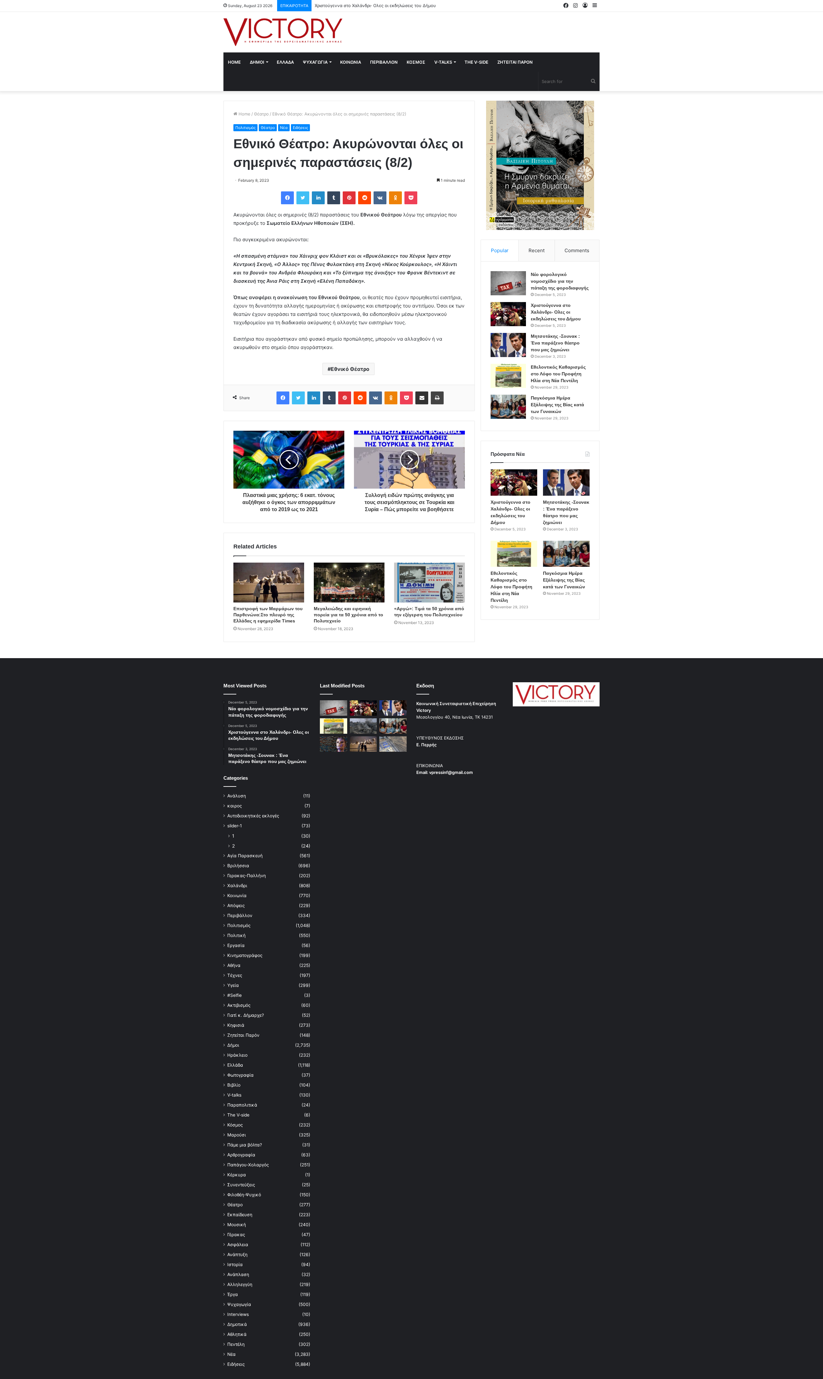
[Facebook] (287, 197)
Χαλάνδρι (237, 885)
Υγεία (233, 985)
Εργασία (236, 945)
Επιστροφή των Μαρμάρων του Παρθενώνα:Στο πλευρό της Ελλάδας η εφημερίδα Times (268, 614)
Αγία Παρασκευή (245, 855)
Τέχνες (234, 975)
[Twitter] (302, 197)
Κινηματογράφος (244, 955)
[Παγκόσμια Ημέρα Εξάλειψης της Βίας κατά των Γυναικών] (508, 407)
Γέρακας (236, 1234)
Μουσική (236, 1224)
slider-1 (234, 825)
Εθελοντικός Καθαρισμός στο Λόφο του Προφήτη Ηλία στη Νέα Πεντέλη (558, 373)
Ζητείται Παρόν (243, 1035)
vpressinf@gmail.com (451, 772)
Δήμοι (233, 1045)
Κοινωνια (350, 62)
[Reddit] (364, 197)
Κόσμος (235, 1124)
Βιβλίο (233, 1085)
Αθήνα (233, 965)
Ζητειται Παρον (515, 62)
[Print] (437, 397)
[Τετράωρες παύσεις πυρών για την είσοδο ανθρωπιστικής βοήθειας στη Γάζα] (393, 744)
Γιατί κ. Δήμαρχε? (245, 1015)
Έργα (232, 1294)
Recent (537, 250)
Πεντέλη (236, 1344)
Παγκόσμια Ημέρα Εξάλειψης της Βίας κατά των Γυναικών (557, 404)
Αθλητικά (237, 1334)
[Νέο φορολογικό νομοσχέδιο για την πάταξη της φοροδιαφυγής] (508, 283)
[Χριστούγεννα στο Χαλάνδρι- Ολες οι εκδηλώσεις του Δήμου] (508, 314)
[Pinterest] (349, 197)
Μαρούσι (236, 1134)
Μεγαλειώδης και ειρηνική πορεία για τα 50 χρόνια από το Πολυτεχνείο (348, 614)
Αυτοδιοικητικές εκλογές (253, 815)
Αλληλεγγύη (239, 1284)
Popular (500, 250)
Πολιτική (236, 935)
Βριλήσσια (238, 865)
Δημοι (257, 62)
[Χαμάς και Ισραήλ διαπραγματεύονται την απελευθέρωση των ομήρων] (363, 726)
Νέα (284, 127)
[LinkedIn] (318, 197)
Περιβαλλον (384, 62)
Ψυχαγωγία (239, 1304)
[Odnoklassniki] (395, 197)
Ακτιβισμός (238, 1005)
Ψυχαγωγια (315, 62)
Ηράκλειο (237, 1055)
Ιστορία (235, 1264)
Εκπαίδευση (239, 1214)
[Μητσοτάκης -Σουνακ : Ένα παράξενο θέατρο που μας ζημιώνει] (508, 345)
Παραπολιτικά (242, 1105)
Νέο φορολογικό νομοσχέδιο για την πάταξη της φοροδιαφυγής (560, 281)
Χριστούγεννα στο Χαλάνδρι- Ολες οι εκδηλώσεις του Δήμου (556, 312)
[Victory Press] (282, 32)
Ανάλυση (236, 795)
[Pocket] (410, 197)
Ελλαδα (285, 62)
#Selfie (234, 995)
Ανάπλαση (238, 1274)
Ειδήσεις (300, 127)
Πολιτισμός (245, 127)
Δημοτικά (237, 1324)
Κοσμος (416, 62)
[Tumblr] (333, 197)
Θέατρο (261, 113)
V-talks (443, 62)
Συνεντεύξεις (241, 1184)
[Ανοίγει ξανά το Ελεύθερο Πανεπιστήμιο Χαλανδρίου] (333, 744)
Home (234, 62)
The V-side (476, 62)
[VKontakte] (380, 197)
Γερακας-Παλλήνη (246, 875)
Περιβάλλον (239, 915)
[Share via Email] (421, 397)
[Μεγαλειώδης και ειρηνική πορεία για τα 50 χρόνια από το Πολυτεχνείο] (349, 582)
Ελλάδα (235, 1065)
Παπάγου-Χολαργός (248, 1164)
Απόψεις (236, 905)
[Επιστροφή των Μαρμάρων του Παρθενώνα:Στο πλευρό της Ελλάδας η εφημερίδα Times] (268, 582)
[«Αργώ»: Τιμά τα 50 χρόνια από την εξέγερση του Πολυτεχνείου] (429, 582)
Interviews (238, 1314)
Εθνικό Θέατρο (350, 369)
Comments (577, 250)
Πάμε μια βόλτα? (244, 1144)
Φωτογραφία (240, 1075)
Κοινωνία (237, 895)
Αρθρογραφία (241, 1154)
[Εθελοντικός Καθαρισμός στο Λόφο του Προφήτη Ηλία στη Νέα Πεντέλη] (508, 376)
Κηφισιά (235, 1025)
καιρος (234, 805)
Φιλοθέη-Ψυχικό (244, 1194)
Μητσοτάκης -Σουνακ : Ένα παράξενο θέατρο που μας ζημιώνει (379, 5)
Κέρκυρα (236, 1174)
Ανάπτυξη (237, 1254)
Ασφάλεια (237, 1244)
